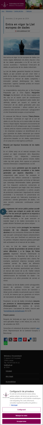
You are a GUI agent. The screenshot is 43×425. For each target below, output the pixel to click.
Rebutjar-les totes (21, 416)
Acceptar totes (21, 421)
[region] (21, 404)
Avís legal (14, 405)
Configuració (21, 410)
